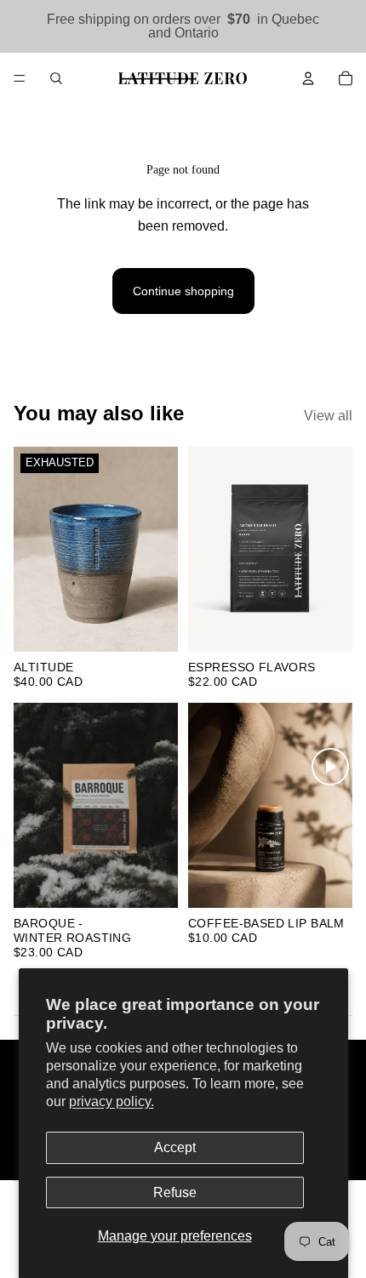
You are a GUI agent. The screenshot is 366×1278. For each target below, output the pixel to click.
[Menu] (19, 78)
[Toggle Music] (330, 766)
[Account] (308, 78)
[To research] (56, 78)
